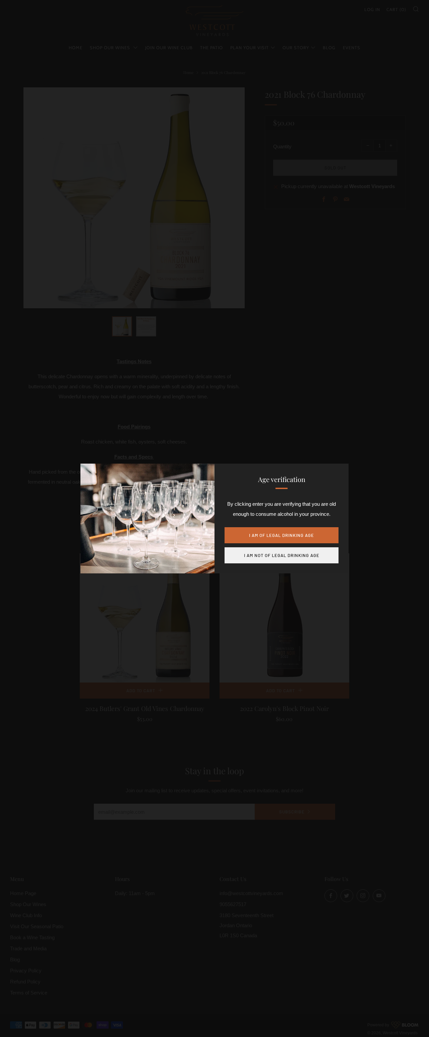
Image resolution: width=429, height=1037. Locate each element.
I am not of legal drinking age (281, 555)
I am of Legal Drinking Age (281, 535)
